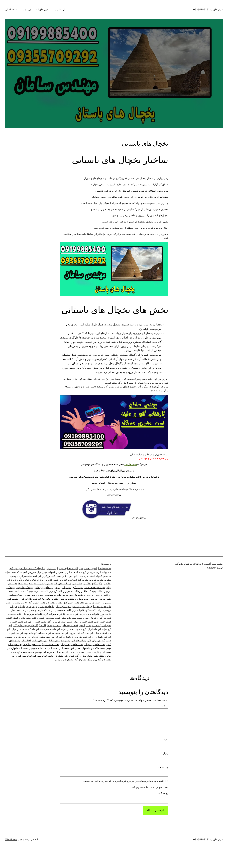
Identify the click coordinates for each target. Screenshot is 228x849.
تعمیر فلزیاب (42, 9)
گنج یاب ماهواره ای (102, 636)
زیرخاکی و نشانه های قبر (82, 594)
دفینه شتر (42, 583)
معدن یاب (54, 648)
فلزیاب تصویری (63, 610)
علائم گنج (68, 602)
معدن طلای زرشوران (94, 644)
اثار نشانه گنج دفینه (68, 568)
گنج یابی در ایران (30, 636)
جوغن (34, 579)
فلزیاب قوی (79, 613)
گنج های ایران (94, 629)
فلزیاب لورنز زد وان (32, 613)
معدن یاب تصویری (39, 648)
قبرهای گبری (90, 617)
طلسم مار (106, 602)
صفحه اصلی (11, 9)
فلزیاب (21, 606)
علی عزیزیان (83, 606)
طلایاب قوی (39, 598)
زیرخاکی (38, 587)
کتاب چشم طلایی (28, 617)
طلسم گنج (13, 598)
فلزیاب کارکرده (64, 613)
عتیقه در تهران (93, 602)
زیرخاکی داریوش (24, 587)
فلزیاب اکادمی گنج (94, 610)
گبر (15, 625)
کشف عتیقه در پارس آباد (60, 621)
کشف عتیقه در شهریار (36, 621)
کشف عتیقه (12, 617)
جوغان (41, 579)
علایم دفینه (106, 606)
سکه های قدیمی (45, 594)
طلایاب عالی (52, 598)
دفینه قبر (31, 583)
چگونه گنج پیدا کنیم (93, 583)
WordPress (11, 839)
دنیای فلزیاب (131, 464)
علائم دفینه (79, 602)
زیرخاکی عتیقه (75, 591)
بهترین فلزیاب (96, 579)
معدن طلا (65, 640)
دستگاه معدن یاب (62, 583)
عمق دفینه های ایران (65, 606)
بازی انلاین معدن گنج (62, 576)
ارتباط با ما (59, 9)
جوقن (27, 579)
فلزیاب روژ (105, 613)
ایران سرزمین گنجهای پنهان (56, 572)
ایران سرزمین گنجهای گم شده (27, 572)
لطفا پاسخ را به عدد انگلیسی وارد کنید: (149, 787)
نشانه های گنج (182, 563)
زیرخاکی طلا (90, 591)
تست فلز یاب (66, 579)
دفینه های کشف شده (94, 587)
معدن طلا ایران (52, 640)
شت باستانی (82, 598)
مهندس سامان (35, 652)
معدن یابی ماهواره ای (54, 652)
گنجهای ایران (98, 640)
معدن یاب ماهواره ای (18, 648)
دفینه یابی (66, 587)
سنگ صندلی (30, 594)
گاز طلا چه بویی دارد (28, 625)
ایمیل (164, 753)
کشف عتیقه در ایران (83, 621)
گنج (10, 625)
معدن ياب (64, 648)
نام (166, 739)
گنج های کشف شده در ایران (25, 629)
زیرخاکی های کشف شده (21, 591)
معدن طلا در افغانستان (33, 640)
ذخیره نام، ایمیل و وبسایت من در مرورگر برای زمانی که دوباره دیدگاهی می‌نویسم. (123, 780)
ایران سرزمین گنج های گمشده (86, 572)
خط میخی (77, 583)
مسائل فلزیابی (79, 640)
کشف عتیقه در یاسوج (89, 625)
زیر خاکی (48, 587)
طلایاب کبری (26, 598)
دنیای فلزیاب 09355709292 (208, 9)
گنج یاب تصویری (60, 633)
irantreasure (104, 568)
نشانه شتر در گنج (83, 655)
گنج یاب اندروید (76, 633)
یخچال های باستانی (64, 659)
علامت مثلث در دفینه (17, 602)
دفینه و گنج (77, 587)
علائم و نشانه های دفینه (51, 602)
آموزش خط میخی (88, 568)
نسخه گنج (22, 652)
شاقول (101, 598)
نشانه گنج (69, 655)
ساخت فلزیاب (61, 594)
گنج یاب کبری (16, 633)
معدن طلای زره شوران (72, 644)
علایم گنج (95, 606)
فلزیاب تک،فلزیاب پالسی (42, 610)
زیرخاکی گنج (60, 591)
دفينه (50, 583)
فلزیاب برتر (78, 610)
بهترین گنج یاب (81, 579)
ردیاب (57, 587)
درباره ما (27, 9)
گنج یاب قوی (30, 633)
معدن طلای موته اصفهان (93, 648)
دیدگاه (164, 706)
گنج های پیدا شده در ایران (73, 629)
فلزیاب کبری (49, 613)
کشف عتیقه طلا (70, 625)
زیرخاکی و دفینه (103, 594)
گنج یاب (89, 633)
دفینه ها (22, 583)
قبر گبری (102, 617)
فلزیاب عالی (93, 613)
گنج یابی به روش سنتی (51, 636)
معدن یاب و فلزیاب (101, 652)
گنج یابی (87, 636)
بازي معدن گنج (80, 576)
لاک (89, 640)
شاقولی (93, 598)
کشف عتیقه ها (54, 625)
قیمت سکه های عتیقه (71, 617)
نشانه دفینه (98, 655)
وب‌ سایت (163, 767)
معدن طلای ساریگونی (48, 644)
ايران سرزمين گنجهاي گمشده (43, 568)
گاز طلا (42, 625)
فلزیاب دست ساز (20, 610)
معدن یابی (86, 652)
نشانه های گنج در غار (22, 655)
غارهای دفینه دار (46, 606)
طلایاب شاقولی (66, 598)
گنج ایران (106, 629)
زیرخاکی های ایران (43, 591)
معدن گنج (75, 648)
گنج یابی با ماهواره (73, 636)
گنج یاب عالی (44, 633)
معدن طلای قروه (28, 644)
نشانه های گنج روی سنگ (99, 659)
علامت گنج (34, 602)
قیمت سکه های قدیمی (49, 617)
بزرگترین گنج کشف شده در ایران (34, 576)
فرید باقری (31, 606)
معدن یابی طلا (73, 652)
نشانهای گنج (80, 659)
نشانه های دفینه (55, 655)
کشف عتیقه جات (103, 621)
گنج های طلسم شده (50, 629)
